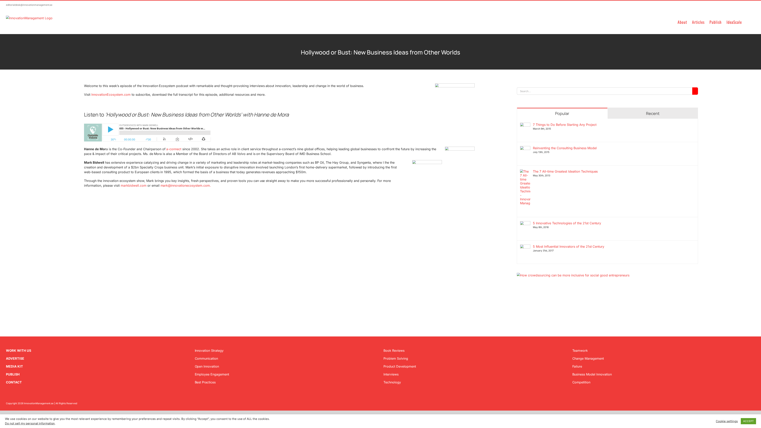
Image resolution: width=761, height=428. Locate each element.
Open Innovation (207, 366)
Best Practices (205, 382)
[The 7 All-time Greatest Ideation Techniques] (525, 172)
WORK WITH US (18, 351)
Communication (206, 358)
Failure (577, 366)
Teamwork (580, 351)
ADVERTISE (15, 358)
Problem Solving (395, 358)
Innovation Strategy (209, 351)
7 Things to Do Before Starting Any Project (564, 125)
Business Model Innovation (592, 374)
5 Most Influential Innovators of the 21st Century (568, 246)
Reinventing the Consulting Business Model (565, 148)
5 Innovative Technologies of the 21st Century (567, 223)
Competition (581, 382)
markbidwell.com (133, 185)
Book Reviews (393, 351)
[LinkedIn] (531, 297)
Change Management (588, 358)
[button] (748, 22)
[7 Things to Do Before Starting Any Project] (525, 125)
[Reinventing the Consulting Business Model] (525, 148)
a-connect (173, 149)
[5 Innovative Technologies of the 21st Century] (525, 223)
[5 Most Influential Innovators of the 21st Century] (525, 247)
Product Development (399, 366)
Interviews (391, 374)
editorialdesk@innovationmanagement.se (29, 4)
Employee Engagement (212, 374)
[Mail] (537, 297)
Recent (653, 113)
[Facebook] (524, 297)
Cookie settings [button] (727, 421)
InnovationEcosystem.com (111, 94)
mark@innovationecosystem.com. (186, 185)
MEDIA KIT (14, 366)
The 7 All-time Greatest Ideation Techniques (565, 171)
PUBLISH (13, 374)
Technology (392, 382)
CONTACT (14, 382)
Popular (562, 113)
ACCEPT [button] (748, 421)
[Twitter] (518, 297)
